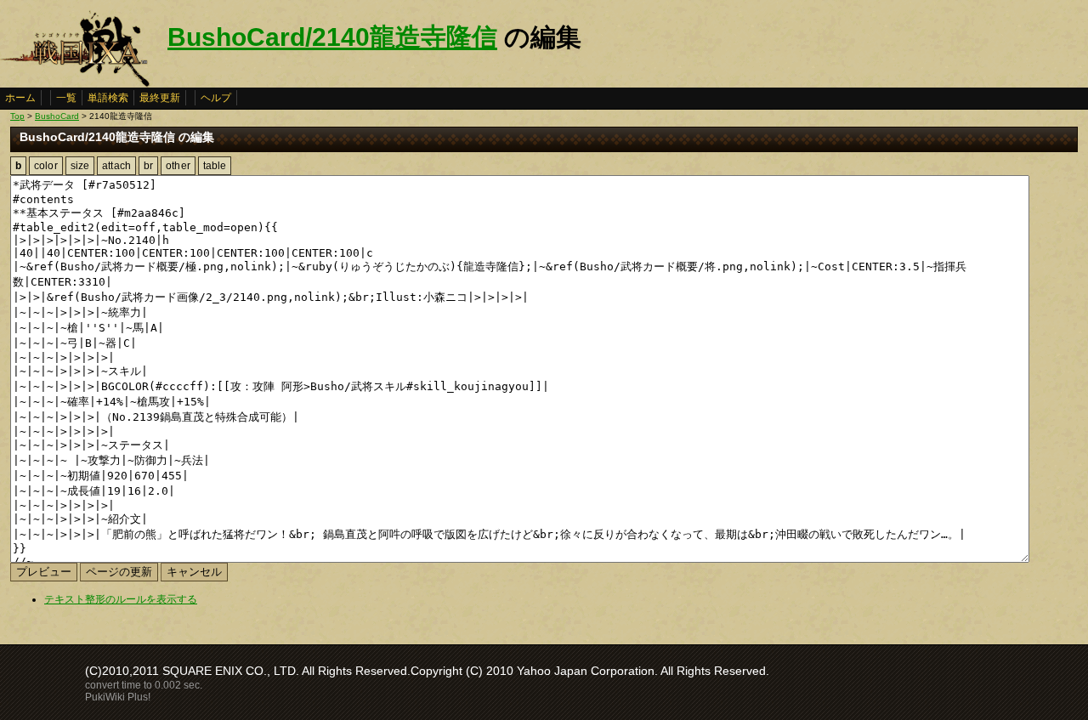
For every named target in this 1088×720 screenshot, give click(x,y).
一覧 (66, 98)
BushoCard (57, 116)
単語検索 (108, 98)
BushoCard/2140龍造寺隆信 (332, 37)
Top (17, 116)
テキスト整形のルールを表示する (120, 599)
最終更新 (159, 98)
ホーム (20, 98)
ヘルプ (216, 98)
